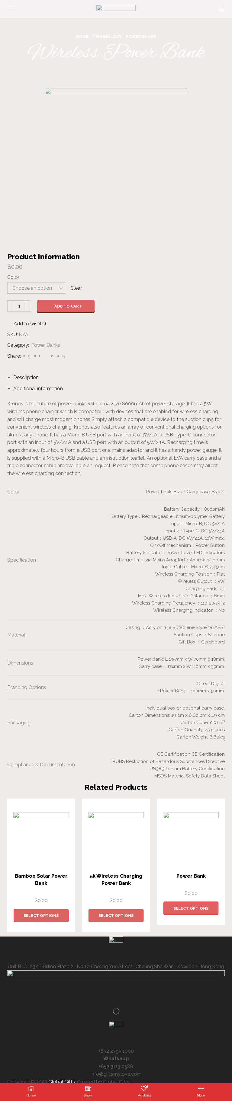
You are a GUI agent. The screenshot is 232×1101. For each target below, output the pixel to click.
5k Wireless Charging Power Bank (116, 879)
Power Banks (141, 36)
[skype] (63, 355)
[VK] (34, 355)
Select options (41, 915)
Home (82, 36)
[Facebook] (29, 355)
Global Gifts (61, 1082)
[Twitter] (24, 355)
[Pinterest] (40, 355)
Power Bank (191, 876)
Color (13, 277)
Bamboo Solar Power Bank (41, 879)
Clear (76, 288)
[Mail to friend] (46, 355)
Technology (106, 36)
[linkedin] (52, 355)
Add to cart (68, 306)
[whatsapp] (58, 355)
